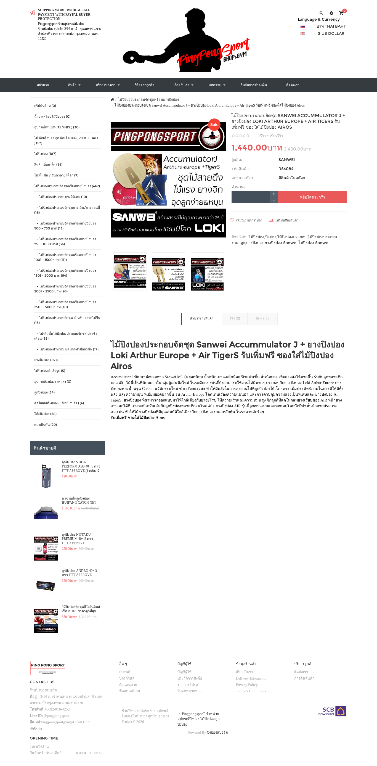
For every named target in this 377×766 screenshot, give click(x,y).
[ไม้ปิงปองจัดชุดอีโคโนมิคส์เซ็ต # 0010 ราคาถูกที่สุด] (46, 621)
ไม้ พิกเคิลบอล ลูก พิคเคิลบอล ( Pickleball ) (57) (66, 140)
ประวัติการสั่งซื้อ (189, 678)
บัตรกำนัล (126, 678)
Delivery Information (251, 678)
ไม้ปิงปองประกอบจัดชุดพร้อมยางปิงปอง (148, 99)
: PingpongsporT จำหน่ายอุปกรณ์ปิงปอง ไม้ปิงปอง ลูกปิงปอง (198, 719)
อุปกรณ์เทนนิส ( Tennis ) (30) (56, 127)
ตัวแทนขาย (128, 685)
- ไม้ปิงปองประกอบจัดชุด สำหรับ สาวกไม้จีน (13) (67, 320)
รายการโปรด (187, 685)
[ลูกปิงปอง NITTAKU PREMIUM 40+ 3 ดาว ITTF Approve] (46, 549)
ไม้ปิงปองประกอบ (292, 236)
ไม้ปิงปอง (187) (45, 154)
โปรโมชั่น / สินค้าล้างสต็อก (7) (56, 175)
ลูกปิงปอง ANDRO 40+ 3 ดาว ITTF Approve (79, 573)
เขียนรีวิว (276, 136)
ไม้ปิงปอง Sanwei (314, 242)
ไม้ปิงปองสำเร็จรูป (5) (49, 371)
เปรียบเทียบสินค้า (286, 220)
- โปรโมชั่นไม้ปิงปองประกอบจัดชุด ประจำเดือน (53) (65, 335)
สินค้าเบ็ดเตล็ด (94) (48, 164)
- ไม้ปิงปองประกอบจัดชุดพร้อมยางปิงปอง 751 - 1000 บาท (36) (65, 241)
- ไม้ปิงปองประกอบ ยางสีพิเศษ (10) (60, 197)
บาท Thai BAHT (331, 26)
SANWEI (286, 159)
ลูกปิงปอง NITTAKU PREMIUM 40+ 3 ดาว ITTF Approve (77, 539)
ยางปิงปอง (255, 242)
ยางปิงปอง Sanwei (281, 242)
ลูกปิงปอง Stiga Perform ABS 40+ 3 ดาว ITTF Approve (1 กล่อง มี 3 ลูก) (81, 466)
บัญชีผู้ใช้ (184, 672)
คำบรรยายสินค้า (202, 318)
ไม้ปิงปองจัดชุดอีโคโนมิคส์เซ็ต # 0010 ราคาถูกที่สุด (81, 609)
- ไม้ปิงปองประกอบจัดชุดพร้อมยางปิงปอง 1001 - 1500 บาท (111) (65, 257)
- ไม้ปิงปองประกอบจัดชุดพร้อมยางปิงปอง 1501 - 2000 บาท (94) (65, 273)
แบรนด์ (124, 672)
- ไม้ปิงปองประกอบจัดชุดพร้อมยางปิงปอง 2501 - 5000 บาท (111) (65, 304)
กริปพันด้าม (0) (45, 106)
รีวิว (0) (234, 318)
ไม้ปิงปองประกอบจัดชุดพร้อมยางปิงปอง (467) (67, 186)
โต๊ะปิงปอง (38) (45, 414)
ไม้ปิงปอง (256, 236)
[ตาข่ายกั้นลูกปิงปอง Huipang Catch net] (46, 512)
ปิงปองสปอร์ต (217, 732)
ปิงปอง (270, 236)
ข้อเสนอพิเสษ (129, 691)
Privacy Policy (247, 685)
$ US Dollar (331, 33)
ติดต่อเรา (262, 318)
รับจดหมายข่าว (189, 691)
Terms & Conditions (251, 691)
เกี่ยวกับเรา (244, 672)
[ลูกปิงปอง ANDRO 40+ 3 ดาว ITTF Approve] (46, 585)
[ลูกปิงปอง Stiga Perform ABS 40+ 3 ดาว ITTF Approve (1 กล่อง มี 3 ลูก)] (46, 476)
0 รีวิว (262, 136)
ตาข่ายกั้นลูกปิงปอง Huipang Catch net (79, 500)
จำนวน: (238, 186)
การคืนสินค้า (304, 678)
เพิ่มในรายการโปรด (248, 220)
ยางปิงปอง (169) (46, 360)
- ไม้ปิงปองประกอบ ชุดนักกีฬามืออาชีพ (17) (66, 349)
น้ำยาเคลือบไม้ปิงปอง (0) (52, 116)
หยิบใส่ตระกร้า (312, 197)
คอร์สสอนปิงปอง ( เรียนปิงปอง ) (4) (59, 403)
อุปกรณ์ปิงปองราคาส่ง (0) (52, 381)
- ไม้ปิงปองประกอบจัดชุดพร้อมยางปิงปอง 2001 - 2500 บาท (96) (65, 288)
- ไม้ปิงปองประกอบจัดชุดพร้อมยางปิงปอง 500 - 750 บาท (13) (65, 225)
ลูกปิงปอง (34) (44, 392)
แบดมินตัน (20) (45, 424)
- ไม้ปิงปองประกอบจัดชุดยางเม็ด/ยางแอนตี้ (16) (67, 210)
